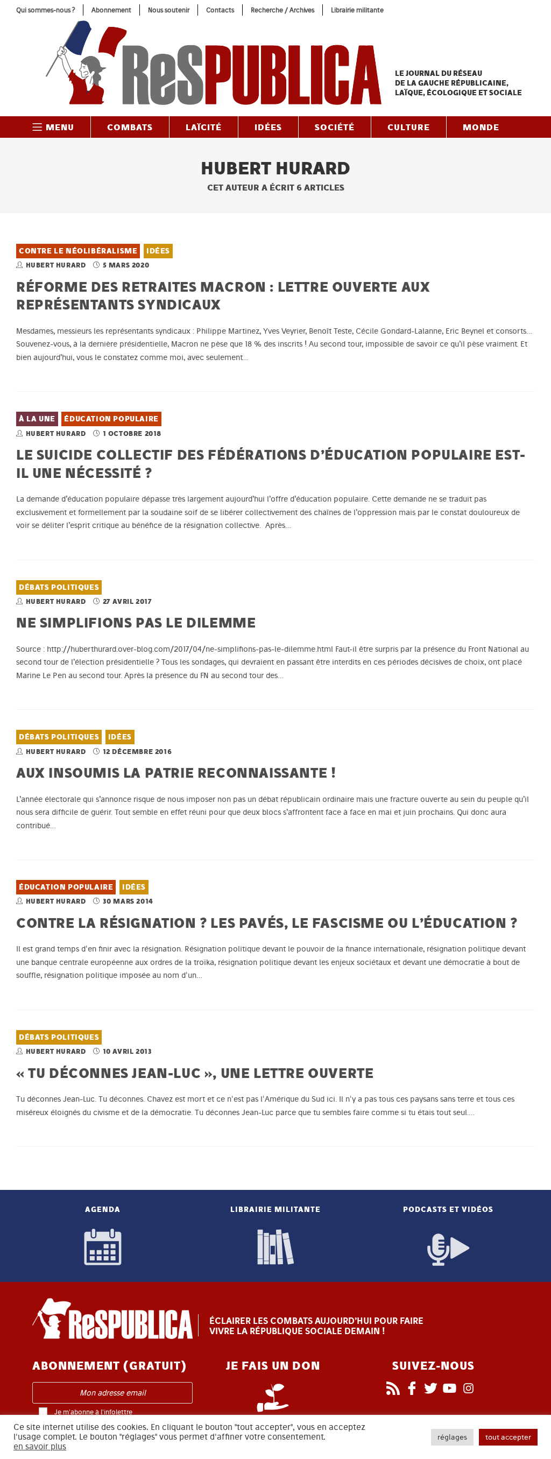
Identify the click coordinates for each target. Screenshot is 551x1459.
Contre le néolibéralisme (78, 251)
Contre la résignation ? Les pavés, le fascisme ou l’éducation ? (267, 922)
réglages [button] (452, 1437)
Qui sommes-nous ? (45, 10)
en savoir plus (39, 1446)
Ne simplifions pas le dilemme (136, 622)
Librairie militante (357, 10)
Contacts (220, 10)
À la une (37, 419)
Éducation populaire (111, 419)
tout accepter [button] (508, 1437)
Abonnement (111, 10)
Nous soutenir (168, 10)
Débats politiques (59, 587)
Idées (158, 251)
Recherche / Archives (282, 10)
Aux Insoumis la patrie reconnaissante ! (176, 772)
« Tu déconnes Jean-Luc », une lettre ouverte (194, 1073)
